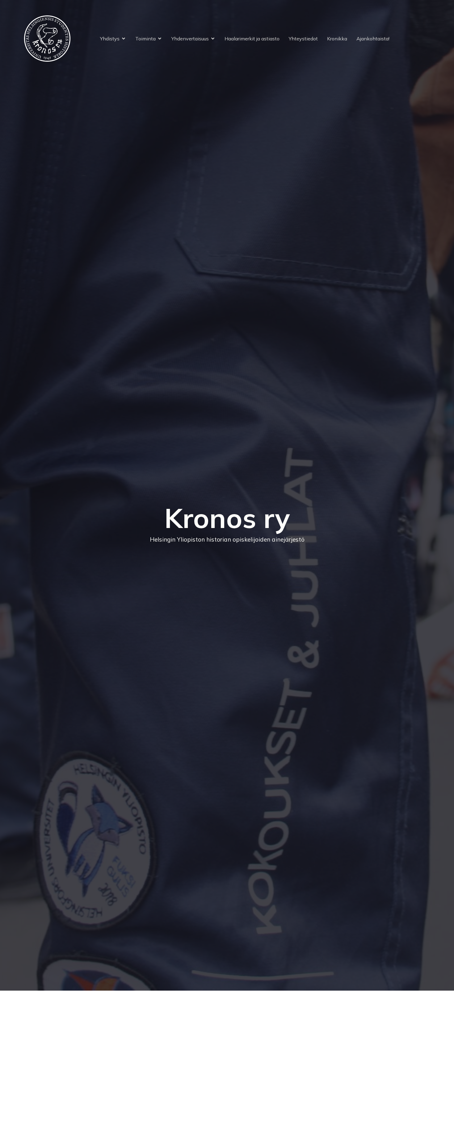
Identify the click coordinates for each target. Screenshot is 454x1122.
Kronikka (337, 38)
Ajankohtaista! (372, 38)
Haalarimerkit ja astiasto (252, 38)
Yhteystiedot (303, 38)
